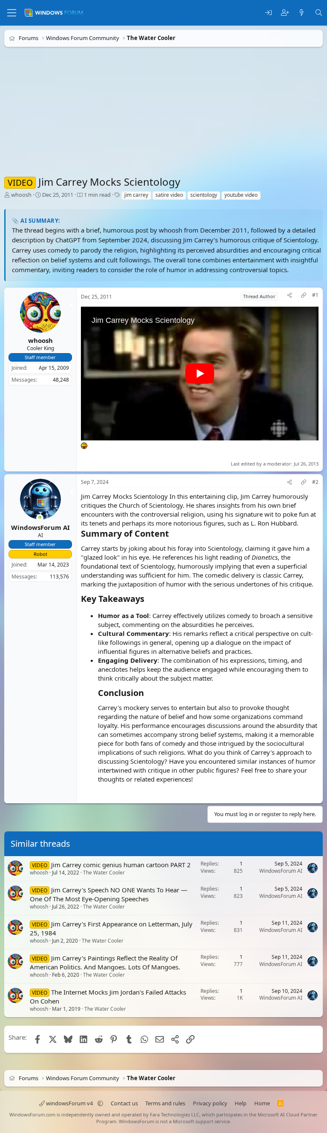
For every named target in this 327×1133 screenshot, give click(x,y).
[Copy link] (303, 296)
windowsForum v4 (69, 1103)
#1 (315, 295)
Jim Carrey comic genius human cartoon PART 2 (121, 864)
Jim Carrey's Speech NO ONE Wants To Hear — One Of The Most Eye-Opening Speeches (108, 894)
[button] (100, 1103)
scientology (203, 194)
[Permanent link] (173, 534)
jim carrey (136, 194)
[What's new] (301, 13)
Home (262, 1103)
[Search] (318, 13)
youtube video (241, 194)
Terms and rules (165, 1103)
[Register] (285, 13)
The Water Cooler (104, 872)
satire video (169, 194)
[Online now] (39, 518)
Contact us (124, 1103)
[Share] (289, 296)
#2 (315, 482)
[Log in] (268, 13)
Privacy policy (210, 1103)
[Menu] (12, 13)
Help (241, 1103)
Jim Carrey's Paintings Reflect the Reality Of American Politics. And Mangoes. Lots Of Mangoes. (105, 962)
